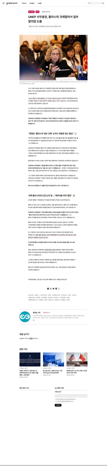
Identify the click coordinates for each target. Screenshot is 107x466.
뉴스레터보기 (61, 238)
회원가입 (46, 238)
